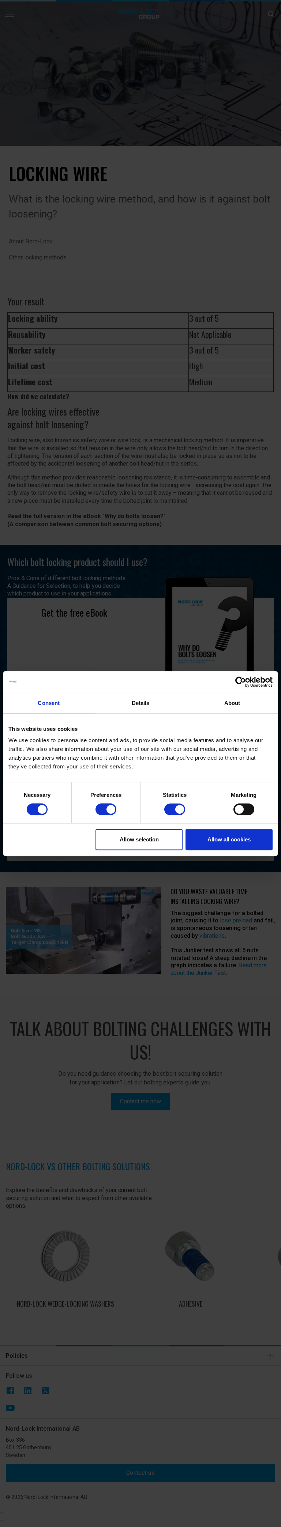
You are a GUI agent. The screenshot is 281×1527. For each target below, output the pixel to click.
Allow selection (139, 839)
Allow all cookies (229, 839)
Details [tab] (141, 703)
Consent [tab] (49, 703)
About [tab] (232, 703)
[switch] (105, 809)
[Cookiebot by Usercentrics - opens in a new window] (241, 681)
